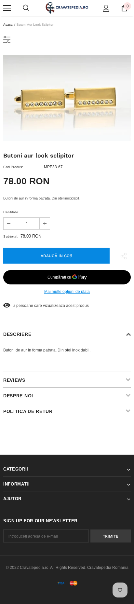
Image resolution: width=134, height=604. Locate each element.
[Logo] (67, 8)
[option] (67, 98)
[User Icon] (106, 8)
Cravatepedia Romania (107, 567)
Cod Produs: (13, 167)
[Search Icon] (26, 8)
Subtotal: (11, 236)
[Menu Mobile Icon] (7, 8)
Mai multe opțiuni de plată (67, 291)
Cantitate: (11, 212)
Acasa (8, 24)
